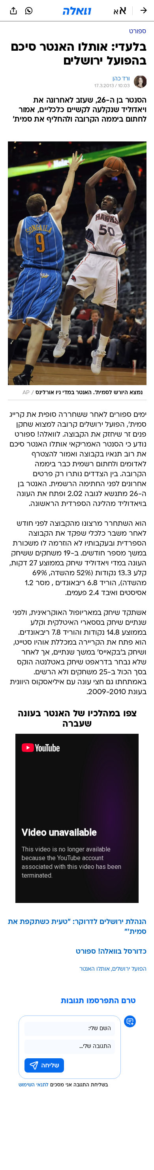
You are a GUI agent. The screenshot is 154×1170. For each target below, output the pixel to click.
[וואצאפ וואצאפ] (29, 11)
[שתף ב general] (13, 10)
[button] (120, 10)
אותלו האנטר (94, 969)
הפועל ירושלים (129, 969)
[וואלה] (77, 11)
